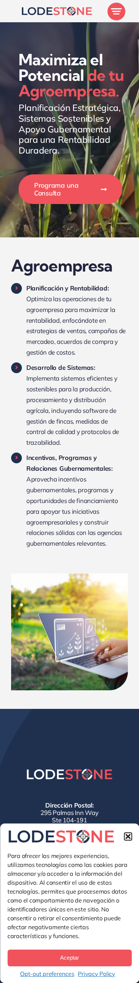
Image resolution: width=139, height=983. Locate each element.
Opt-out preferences (47, 973)
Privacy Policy (96, 973)
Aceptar (69, 957)
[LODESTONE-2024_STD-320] (56, 9)
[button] (128, 836)
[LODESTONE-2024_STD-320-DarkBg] (69, 771)
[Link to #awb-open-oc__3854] (116, 11)
